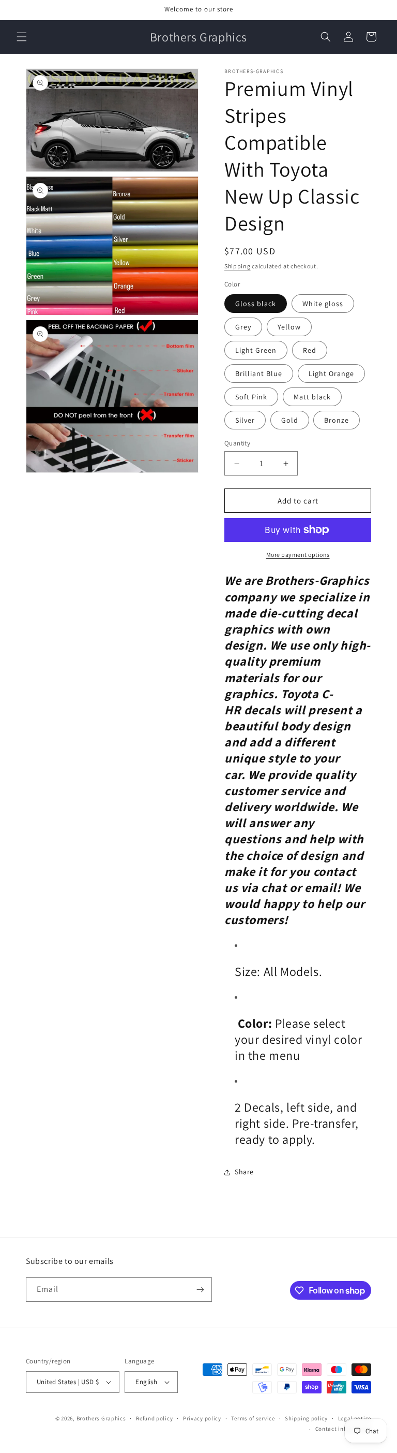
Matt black (312, 396)
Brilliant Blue (258, 373)
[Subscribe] (200, 1289)
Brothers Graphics (101, 1418)
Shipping (237, 266)
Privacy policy (202, 1418)
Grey (243, 327)
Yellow (289, 327)
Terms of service (252, 1418)
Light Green (256, 350)
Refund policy (154, 1418)
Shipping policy (306, 1418)
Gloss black (255, 303)
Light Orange (331, 373)
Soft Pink (251, 396)
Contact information (343, 1428)
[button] (21, 36)
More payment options (298, 554)
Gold (289, 420)
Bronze (336, 420)
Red (309, 350)
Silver (245, 420)
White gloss (322, 303)
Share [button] (244, 1171)
